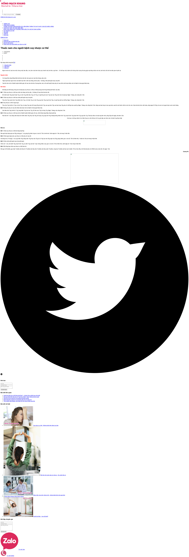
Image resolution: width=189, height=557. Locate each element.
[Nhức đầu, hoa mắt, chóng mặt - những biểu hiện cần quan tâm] (18, 495)
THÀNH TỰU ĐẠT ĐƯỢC (35, 26)
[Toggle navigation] (1, 21)
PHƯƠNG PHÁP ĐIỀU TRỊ (22, 29)
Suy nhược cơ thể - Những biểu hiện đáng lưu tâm (45, 425)
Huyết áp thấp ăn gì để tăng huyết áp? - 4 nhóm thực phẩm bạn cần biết (22, 395)
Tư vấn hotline (10, 555)
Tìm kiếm (18, 14)
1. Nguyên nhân (7, 65)
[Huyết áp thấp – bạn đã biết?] (18, 516)
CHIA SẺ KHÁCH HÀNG (48, 26)
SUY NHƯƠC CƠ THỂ (9, 30)
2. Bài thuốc (6, 66)
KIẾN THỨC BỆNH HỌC (9, 29)
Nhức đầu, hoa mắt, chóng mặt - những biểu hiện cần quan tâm (49, 495)
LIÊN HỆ (6, 33)
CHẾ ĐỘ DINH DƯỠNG (35, 29)
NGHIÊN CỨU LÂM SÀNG (22, 26)
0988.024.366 (4, 17)
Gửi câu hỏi (3, 531)
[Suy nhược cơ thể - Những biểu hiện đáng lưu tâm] (18, 425)
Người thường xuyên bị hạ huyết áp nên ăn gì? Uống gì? (18, 399)
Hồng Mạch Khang (19, 496)
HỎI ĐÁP (6, 32)
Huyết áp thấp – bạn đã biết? (40, 516)
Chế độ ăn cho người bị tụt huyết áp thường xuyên (16, 398)
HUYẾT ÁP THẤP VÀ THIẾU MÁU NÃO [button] (13, 28)
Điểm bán (6, 35)
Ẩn (14, 62)
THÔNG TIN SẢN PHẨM (10, 26)
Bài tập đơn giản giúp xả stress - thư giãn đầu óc (53, 475)
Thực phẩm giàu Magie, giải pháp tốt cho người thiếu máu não (19, 401)
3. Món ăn (6, 68)
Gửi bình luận (4, 389)
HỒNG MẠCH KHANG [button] (9, 25)
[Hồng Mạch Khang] (9, 496)
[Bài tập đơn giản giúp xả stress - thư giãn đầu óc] (22, 475)
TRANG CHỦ (7, 23)
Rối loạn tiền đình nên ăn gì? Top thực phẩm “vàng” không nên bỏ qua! (21, 397)
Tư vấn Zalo (21, 549)
